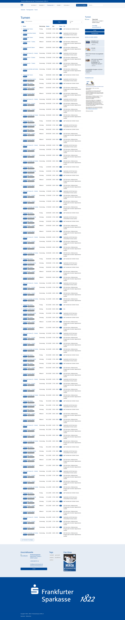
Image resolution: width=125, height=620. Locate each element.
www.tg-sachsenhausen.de (36, 565)
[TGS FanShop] (70, 562)
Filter (59, 22)
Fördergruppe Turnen (28, 29)
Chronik (93, 48)
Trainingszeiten (94, 33)
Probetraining (31, 80)
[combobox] (95, 5)
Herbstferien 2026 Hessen (29, 309)
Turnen (88, 17)
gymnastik (57, 555)
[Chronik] (88, 49)
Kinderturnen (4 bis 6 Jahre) (29, 33)
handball (52, 555)
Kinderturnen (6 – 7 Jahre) (29, 63)
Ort (64, 26)
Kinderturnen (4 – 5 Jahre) (29, 57)
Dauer (60, 26)
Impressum (23, 616)
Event (24, 26)
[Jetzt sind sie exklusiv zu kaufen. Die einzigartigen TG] (88, 60)
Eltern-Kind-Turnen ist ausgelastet (94, 53)
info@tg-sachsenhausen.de (36, 564)
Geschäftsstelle (27, 552)
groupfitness (57, 557)
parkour (51, 559)
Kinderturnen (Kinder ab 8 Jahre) (30, 69)
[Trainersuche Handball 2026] (94, 96)
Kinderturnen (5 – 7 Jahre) (29, 41)
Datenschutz (28, 616)
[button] (34, 5)
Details (25, 30)
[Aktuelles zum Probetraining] (88, 42)
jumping (51, 557)
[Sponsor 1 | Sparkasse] (62, 594)
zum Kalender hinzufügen (27, 539)
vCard (94, 30)
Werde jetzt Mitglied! (81, 5)
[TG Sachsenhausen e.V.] (22, 5)
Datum (47, 26)
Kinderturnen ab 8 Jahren (29, 47)
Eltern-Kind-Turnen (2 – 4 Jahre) (30, 53)
